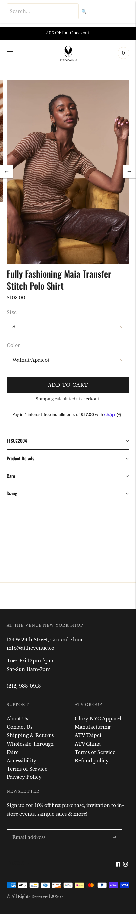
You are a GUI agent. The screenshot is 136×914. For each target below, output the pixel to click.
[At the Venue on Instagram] (125, 865)
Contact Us (19, 727)
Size (12, 312)
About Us (17, 719)
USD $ (16, 863)
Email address (27, 829)
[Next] (129, 171)
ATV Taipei (88, 735)
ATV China (88, 744)
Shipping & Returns (30, 735)
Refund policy (92, 761)
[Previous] (6, 171)
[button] (68, 441)
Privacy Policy (24, 777)
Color (13, 345)
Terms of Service (27, 769)
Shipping (45, 398)
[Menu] (10, 53)
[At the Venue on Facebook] (118, 865)
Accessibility (21, 761)
